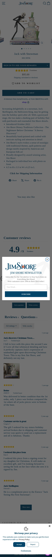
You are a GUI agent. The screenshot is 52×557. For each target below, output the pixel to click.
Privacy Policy (24, 539)
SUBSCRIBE (26, 294)
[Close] (49, 526)
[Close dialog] (47, 259)
